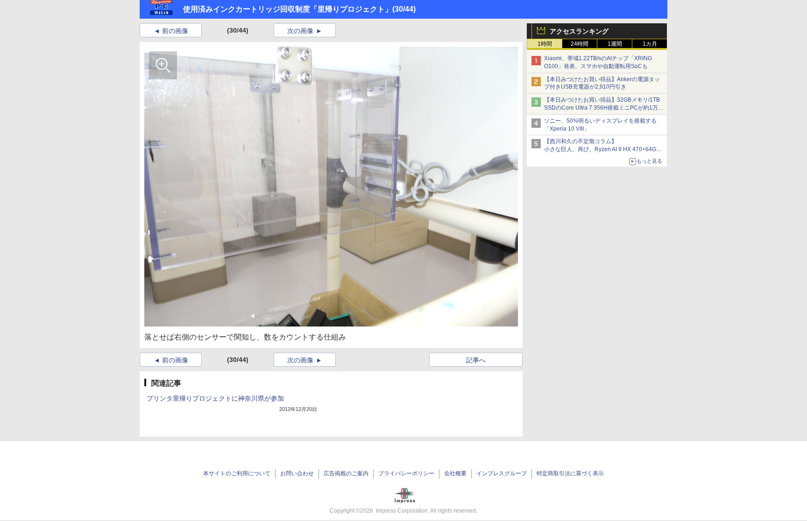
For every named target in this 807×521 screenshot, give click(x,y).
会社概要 (455, 473)
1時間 (545, 44)
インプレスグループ (501, 473)
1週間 (615, 44)
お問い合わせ (297, 473)
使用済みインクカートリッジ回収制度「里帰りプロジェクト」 (287, 9)
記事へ (476, 360)
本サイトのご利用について (236, 473)
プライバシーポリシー (406, 473)
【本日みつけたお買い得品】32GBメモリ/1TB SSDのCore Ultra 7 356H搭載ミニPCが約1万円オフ (604, 108)
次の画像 (300, 31)
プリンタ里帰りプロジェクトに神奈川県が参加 (215, 398)
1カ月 (650, 44)
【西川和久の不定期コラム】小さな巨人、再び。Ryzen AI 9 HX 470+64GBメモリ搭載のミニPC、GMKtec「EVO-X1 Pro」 (604, 149)
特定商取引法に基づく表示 (570, 473)
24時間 (579, 44)
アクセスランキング (579, 31)
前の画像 (175, 31)
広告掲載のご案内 (346, 473)
